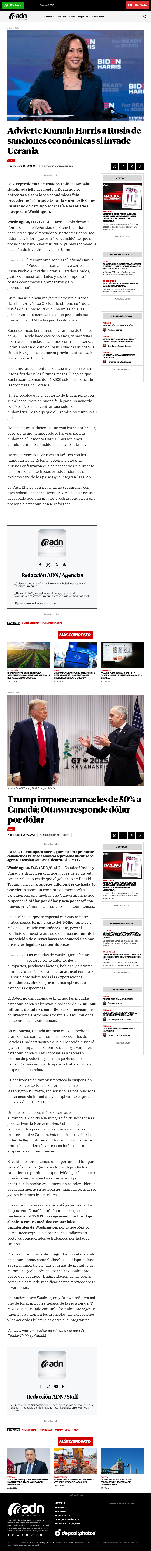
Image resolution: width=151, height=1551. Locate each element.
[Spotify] (27, 1535)
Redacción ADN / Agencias (52, 575)
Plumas (107, 323)
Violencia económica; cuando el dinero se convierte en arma (120, 340)
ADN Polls (108, 211)
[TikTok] (31, 1535)
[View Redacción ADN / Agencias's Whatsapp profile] (56, 565)
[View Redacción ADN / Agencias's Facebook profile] (40, 565)
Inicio (9, 28)
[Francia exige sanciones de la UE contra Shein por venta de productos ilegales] (122, 655)
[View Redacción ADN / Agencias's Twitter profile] (48, 565)
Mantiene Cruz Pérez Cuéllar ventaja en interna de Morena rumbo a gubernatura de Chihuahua (119, 217)
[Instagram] (13, 1535)
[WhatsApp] (114, 166)
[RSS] (22, 1535)
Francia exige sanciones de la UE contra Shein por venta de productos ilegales (121, 675)
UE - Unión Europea (51, 623)
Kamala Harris (30, 623)
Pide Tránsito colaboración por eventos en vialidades (120, 284)
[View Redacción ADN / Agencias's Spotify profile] (64, 565)
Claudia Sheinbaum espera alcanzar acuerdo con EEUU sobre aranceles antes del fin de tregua (122, 266)
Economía (12, 670)
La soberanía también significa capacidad (119, 356)
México (106, 261)
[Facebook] (123, 166)
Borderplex (109, 281)
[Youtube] (41, 1535)
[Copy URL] (140, 166)
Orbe (17, 28)
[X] (131, 166)
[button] (132, 16)
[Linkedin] (17, 1535)
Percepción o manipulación (118, 325)
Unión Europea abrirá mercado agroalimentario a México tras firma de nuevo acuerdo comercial (28, 675)
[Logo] (19, 16)
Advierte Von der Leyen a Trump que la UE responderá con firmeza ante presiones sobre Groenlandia (74, 675)
